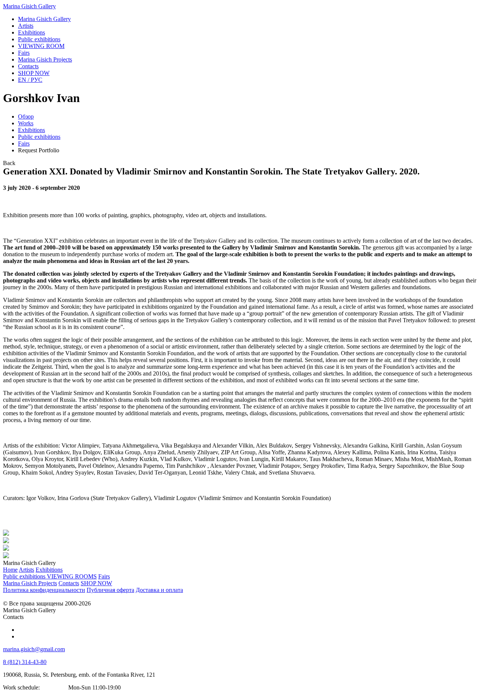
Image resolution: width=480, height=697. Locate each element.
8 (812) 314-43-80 (24, 662)
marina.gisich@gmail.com (34, 649)
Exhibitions (31, 130)
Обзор (26, 116)
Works (25, 123)
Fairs (24, 143)
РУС (30, 80)
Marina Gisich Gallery (29, 6)
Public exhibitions (39, 137)
